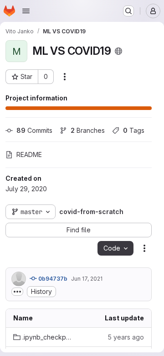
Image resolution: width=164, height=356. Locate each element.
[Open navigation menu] (26, 11)
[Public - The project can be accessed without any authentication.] (118, 51)
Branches (88, 130)
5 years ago (126, 337)
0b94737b (52, 278)
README (29, 154)
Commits (34, 130)
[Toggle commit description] (17, 292)
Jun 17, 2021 (86, 278)
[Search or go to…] (128, 10)
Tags (133, 130)
